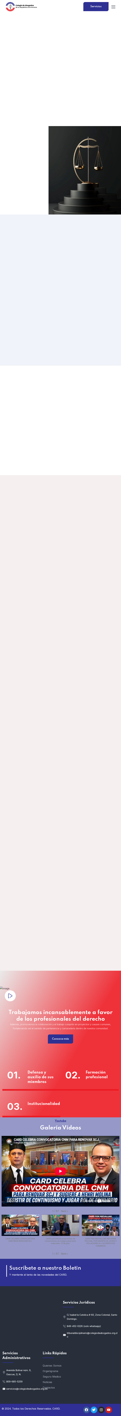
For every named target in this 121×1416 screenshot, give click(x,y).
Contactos (49, 1387)
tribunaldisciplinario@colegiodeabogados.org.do (92, 1335)
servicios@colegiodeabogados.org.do (22, 1388)
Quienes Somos (52, 1365)
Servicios (96, 6)
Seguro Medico (52, 1376)
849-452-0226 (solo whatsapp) (84, 1326)
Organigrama (50, 1371)
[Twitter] (94, 1410)
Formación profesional (97, 1075)
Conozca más (60, 1039)
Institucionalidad (42, 1104)
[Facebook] (86, 1410)
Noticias (47, 1382)
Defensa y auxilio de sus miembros (41, 1077)
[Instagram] (101, 1410)
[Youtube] (108, 1410)
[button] (64, 1211)
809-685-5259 (14, 1381)
